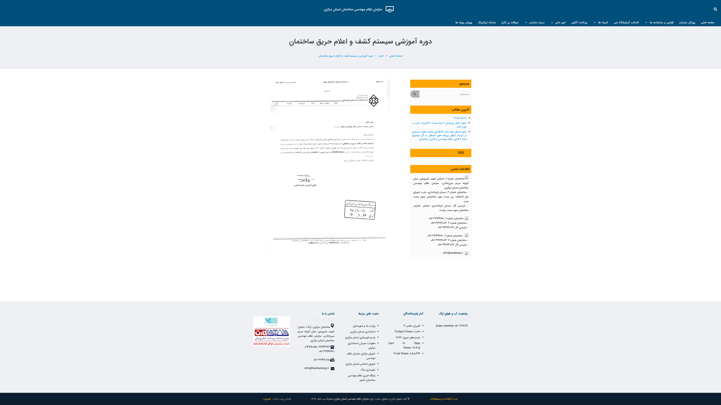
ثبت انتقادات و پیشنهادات (444, 399)
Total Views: (401, 354)
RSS (461, 152)
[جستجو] (715, 9)
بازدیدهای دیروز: (411, 337)
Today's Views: (404, 332)
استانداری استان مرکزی (362, 332)
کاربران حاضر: (412, 326)
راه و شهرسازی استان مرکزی (360, 337)
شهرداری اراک (367, 370)
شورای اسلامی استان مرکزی (360, 364)
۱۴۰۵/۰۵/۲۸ (460, 118)
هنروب (267, 399)
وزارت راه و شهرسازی (363, 326)
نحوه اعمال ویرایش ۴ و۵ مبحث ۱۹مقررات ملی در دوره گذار (439, 125)
